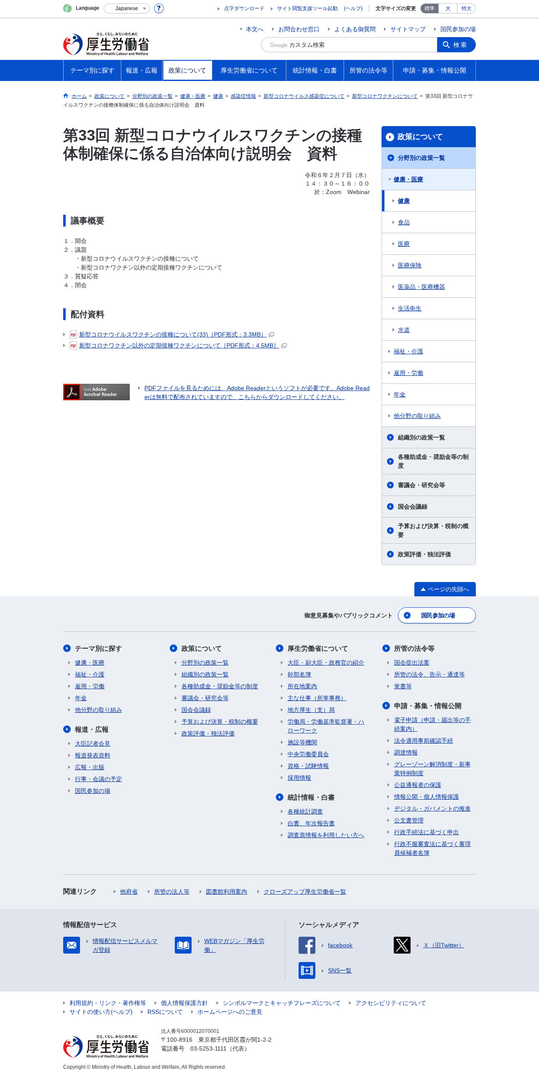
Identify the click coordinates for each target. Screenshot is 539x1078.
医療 (404, 243)
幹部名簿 (299, 674)
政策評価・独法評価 (424, 554)
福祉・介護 (408, 351)
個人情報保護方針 (184, 1003)
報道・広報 (92, 729)
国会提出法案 (412, 662)
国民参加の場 (458, 29)
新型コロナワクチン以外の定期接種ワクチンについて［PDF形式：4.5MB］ (179, 345)
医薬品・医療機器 (421, 286)
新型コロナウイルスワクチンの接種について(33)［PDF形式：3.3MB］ (173, 334)
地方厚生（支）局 (311, 709)
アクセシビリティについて (390, 1003)
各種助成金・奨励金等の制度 (433, 461)
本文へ (255, 29)
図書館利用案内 (226, 891)
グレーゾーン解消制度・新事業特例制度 (432, 768)
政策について (420, 136)
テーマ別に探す (98, 648)
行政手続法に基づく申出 (426, 832)
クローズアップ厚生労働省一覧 (305, 891)
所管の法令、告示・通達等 (429, 674)
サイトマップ (408, 29)
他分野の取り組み (417, 415)
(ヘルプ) (353, 8)
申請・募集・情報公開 (428, 705)
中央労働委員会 (308, 754)
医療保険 (410, 265)
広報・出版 (89, 767)
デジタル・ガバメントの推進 (432, 808)
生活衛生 (410, 308)
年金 (400, 394)
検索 (461, 44)
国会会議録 (412, 506)
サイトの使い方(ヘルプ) (101, 1011)
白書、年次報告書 (311, 823)
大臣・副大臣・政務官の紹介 (326, 662)
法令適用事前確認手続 (423, 740)
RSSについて (165, 1011)
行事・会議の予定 (98, 779)
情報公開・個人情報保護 (426, 796)
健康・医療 (408, 179)
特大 (467, 8)
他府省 (129, 891)
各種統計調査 (305, 811)
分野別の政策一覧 (421, 157)
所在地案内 (302, 686)
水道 (404, 329)
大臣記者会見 (92, 743)
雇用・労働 (408, 372)
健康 (404, 200)
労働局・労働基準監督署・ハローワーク (326, 726)
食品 (404, 222)
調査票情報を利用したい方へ (326, 835)
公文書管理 (409, 820)
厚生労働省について (318, 648)
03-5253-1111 (208, 1048)
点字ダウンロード (244, 8)
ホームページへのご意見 (229, 1011)
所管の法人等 (171, 891)
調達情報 (406, 752)
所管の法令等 (414, 648)
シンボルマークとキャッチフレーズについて (282, 1003)
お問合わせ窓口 (299, 29)
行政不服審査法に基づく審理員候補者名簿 (432, 848)
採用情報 (299, 777)
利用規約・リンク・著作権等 (107, 1003)
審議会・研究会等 (421, 485)
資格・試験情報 (308, 766)
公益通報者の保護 (417, 785)
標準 (429, 8)
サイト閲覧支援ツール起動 (307, 8)
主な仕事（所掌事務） (317, 698)
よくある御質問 (355, 29)
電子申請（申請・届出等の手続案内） (432, 724)
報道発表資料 (92, 755)
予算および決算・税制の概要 (433, 530)
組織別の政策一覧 (421, 437)
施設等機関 (302, 742)
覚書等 (403, 686)
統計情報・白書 (311, 797)
